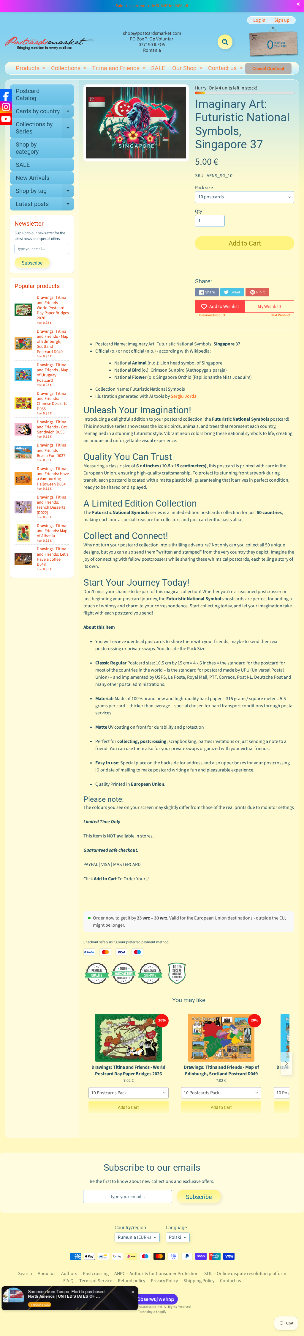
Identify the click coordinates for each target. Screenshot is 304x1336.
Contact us (226, 69)
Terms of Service (95, 1280)
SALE (158, 68)
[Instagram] (6, 107)
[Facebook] (6, 95)
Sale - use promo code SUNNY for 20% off (152, 6)
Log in (259, 20)
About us (47, 1273)
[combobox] (128, 1092)
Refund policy (131, 1280)
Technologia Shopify (152, 1312)
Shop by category (27, 148)
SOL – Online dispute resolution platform (245, 1273)
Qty (198, 211)
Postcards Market (150, 1306)
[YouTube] (6, 119)
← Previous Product (210, 315)
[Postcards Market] (49, 42)
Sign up (281, 20)
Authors (69, 1273)
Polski (175, 1237)
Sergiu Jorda (184, 396)
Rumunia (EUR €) (134, 1237)
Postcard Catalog (27, 94)
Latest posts (45, 205)
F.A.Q (68, 1280)
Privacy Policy (164, 1280)
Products (31, 69)
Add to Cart (128, 1107)
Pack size (204, 187)
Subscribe (32, 263)
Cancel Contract (268, 68)
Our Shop (188, 69)
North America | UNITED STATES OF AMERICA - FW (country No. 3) (70, 1296)
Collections (69, 69)
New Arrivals (32, 177)
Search (25, 1273)
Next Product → (282, 315)
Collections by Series (45, 128)
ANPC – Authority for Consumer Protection (156, 1273)
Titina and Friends (119, 69)
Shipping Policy (198, 1280)
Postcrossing (96, 1273)
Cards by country (45, 113)
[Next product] (286, 1064)
